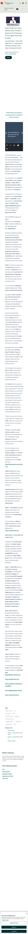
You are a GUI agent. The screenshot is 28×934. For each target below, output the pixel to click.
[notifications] (23, 3)
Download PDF (6, 771)
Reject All (14, 927)
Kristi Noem (8, 713)
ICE (15, 710)
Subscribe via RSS (7, 774)
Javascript (5, 778)
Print (3, 769)
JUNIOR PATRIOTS (9, 721)
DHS (14, 713)
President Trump (9, 716)
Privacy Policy (5, 920)
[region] (14, 922)
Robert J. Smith (9, 710)
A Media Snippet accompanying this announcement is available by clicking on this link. (14, 115)
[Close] (26, 913)
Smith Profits (12, 54)
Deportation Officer (9, 718)
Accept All (14, 931)
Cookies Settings (14, 923)
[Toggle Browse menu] (22, 9)
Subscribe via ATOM (7, 776)
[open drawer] (26, 3)
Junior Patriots (11, 741)
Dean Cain (17, 716)
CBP (15, 724)
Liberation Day (9, 724)
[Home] (7, 3)
